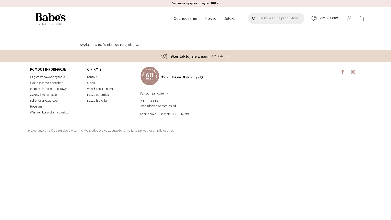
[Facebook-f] (342, 72)
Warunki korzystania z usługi (49, 112)
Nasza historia (97, 100)
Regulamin (37, 106)
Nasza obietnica (98, 95)
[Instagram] (353, 72)
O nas (91, 83)
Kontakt (92, 77)
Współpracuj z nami (100, 89)
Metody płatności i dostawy (48, 89)
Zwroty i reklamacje (43, 95)
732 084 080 (329, 18)
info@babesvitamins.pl (158, 106)
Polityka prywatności (44, 100)
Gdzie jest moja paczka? (46, 83)
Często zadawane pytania (47, 77)
